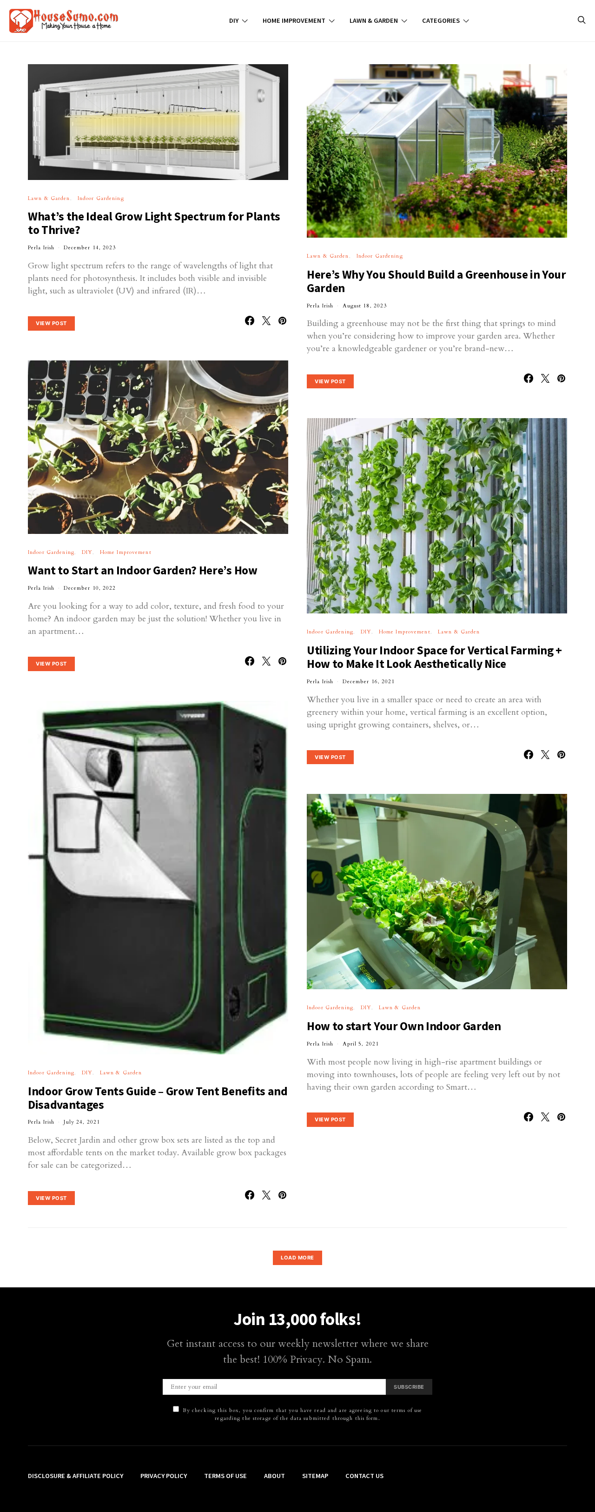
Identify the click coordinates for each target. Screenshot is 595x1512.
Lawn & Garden (374, 20)
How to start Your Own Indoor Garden (404, 1026)
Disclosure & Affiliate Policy (75, 1476)
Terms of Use (225, 1476)
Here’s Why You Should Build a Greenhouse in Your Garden (436, 281)
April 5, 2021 (361, 1043)
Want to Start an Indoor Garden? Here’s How (143, 570)
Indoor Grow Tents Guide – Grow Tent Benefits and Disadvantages (158, 1098)
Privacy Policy (163, 1476)
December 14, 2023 (90, 247)
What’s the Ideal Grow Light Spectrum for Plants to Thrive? (154, 223)
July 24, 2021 (82, 1122)
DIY (233, 20)
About (274, 1476)
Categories (441, 20)
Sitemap (315, 1476)
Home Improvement (294, 20)
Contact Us (364, 1476)
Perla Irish (41, 247)
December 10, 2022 (90, 588)
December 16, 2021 (369, 681)
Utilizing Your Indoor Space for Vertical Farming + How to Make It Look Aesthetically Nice (434, 657)
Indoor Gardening (101, 198)
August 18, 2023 (365, 305)
